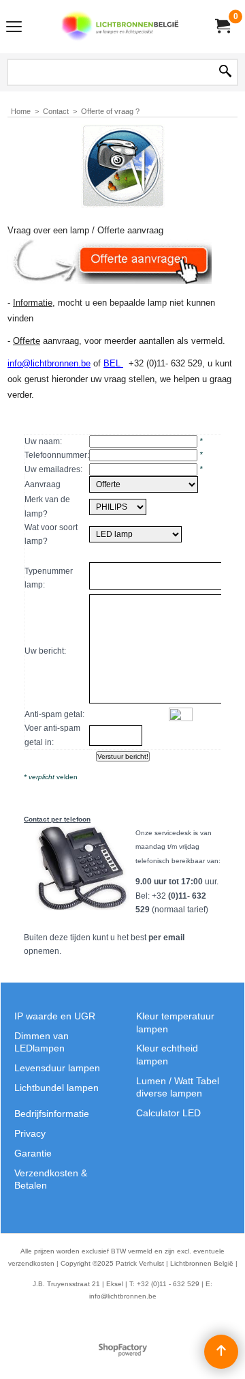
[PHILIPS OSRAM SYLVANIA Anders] (117, 507)
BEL (113, 363)
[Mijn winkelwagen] (222, 26)
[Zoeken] (225, 72)
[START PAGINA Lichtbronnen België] (120, 26)
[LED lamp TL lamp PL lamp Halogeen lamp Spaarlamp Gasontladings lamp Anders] (135, 534)
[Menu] (14, 28)
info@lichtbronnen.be (49, 363)
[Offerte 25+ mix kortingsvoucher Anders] (143, 484)
